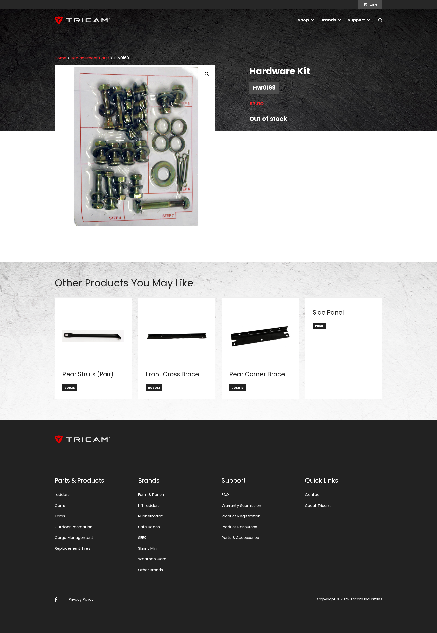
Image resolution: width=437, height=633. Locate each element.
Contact (313, 494)
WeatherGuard (152, 558)
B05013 (154, 388)
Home (61, 58)
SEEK (142, 537)
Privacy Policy (81, 599)
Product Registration (241, 516)
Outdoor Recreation (73, 526)
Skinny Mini (147, 548)
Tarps (60, 516)
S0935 (69, 388)
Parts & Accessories (240, 537)
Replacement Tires (72, 548)
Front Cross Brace (172, 374)
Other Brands (150, 569)
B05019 (237, 388)
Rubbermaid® (150, 516)
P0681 (319, 326)
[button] (206, 74)
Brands (328, 20)
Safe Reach (149, 526)
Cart (373, 5)
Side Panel (328, 312)
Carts (60, 505)
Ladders (62, 494)
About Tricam (318, 505)
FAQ (225, 494)
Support (356, 20)
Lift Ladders (149, 505)
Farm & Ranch (151, 494)
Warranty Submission (241, 505)
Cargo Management (74, 537)
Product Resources (239, 526)
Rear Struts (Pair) (88, 374)
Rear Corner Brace (257, 374)
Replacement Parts (90, 58)
